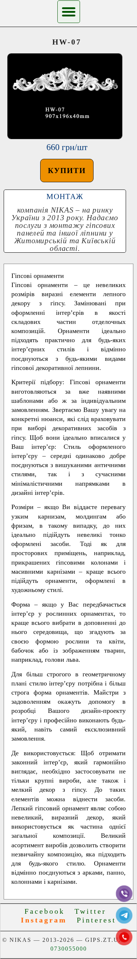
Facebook (47, 911)
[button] (68, 11)
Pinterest (96, 920)
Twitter (94, 911)
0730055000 (68, 948)
